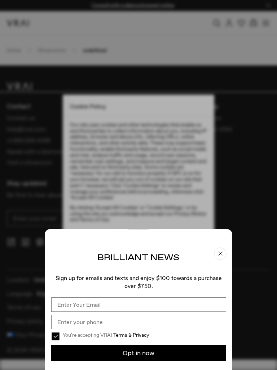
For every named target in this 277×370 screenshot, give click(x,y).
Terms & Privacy (131, 335)
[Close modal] (138, 185)
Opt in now (138, 352)
